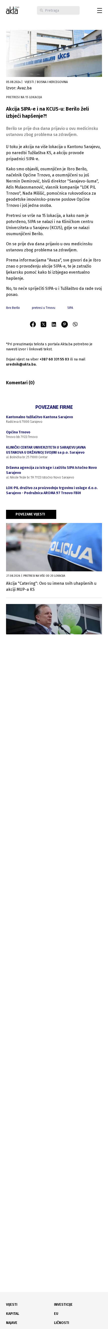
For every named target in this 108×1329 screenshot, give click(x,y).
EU (56, 1314)
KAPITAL (12, 1314)
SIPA (70, 308)
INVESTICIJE (63, 1304)
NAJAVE (11, 1323)
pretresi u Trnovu (43, 308)
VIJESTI (11, 1304)
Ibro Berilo (13, 308)
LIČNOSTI (61, 1323)
